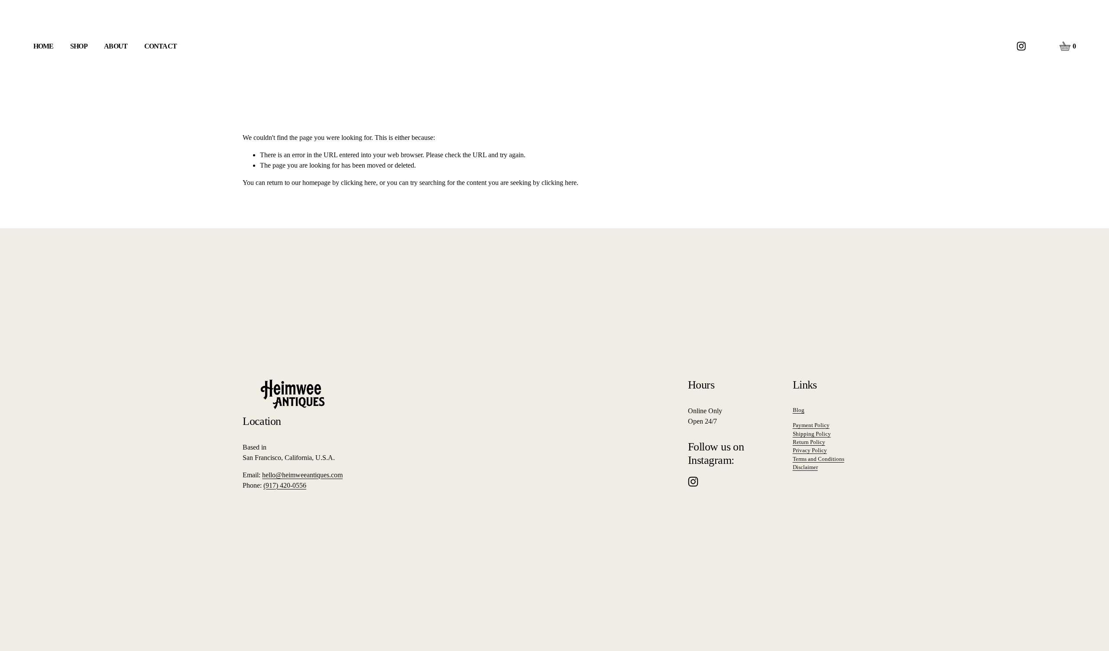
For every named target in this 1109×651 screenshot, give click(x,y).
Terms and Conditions (818, 459)
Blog (798, 410)
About (115, 46)
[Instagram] (1021, 46)
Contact (160, 46)
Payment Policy (811, 425)
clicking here (358, 182)
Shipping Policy (812, 434)
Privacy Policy (810, 450)
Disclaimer (805, 467)
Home (43, 46)
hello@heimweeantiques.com (302, 475)
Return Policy (809, 442)
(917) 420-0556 (284, 485)
